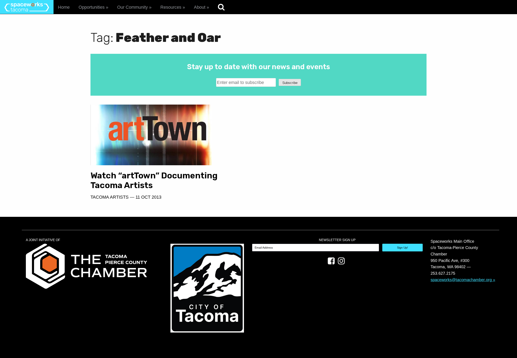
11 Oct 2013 (148, 197)
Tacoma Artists (109, 197)
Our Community (132, 7)
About (199, 7)
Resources (170, 7)
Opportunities (92, 7)
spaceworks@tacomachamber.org (461, 280)
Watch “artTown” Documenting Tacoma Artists (154, 180)
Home (64, 7)
